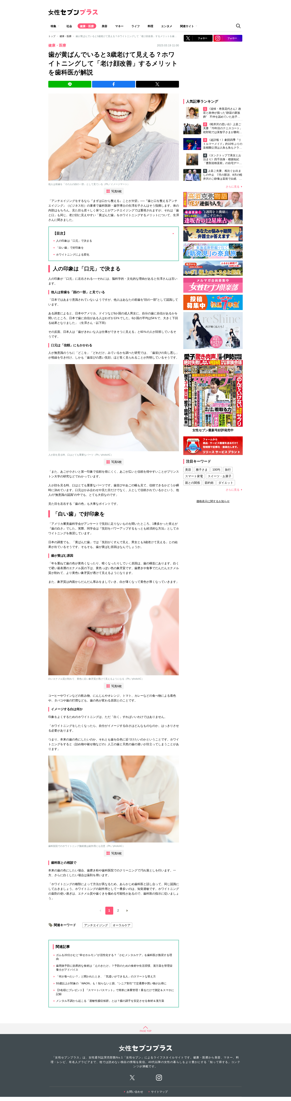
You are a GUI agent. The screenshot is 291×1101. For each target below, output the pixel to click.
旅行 (228, 469)
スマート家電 (194, 476)
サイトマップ (159, 1091)
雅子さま (202, 469)
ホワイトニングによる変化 (72, 254)
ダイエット (225, 482)
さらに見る (233, 186)
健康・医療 (87, 26)
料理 (150, 26)
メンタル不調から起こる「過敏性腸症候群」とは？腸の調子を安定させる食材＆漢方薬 (110, 1000)
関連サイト (187, 26)
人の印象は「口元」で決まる (74, 240)
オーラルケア (121, 925)
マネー (119, 26)
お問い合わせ (134, 1091)
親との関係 (192, 482)
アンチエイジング (96, 925)
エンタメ (166, 26)
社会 (69, 26)
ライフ (135, 26)
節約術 (209, 482)
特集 (53, 26)
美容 (104, 26)
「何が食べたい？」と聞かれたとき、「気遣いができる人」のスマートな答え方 (106, 976)
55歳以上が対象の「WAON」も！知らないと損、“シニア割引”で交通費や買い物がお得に (111, 983)
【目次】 (60, 233)
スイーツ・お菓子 (219, 476)
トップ (51, 36)
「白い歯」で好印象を (70, 247)
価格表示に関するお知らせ (213, 501)
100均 (216, 469)
